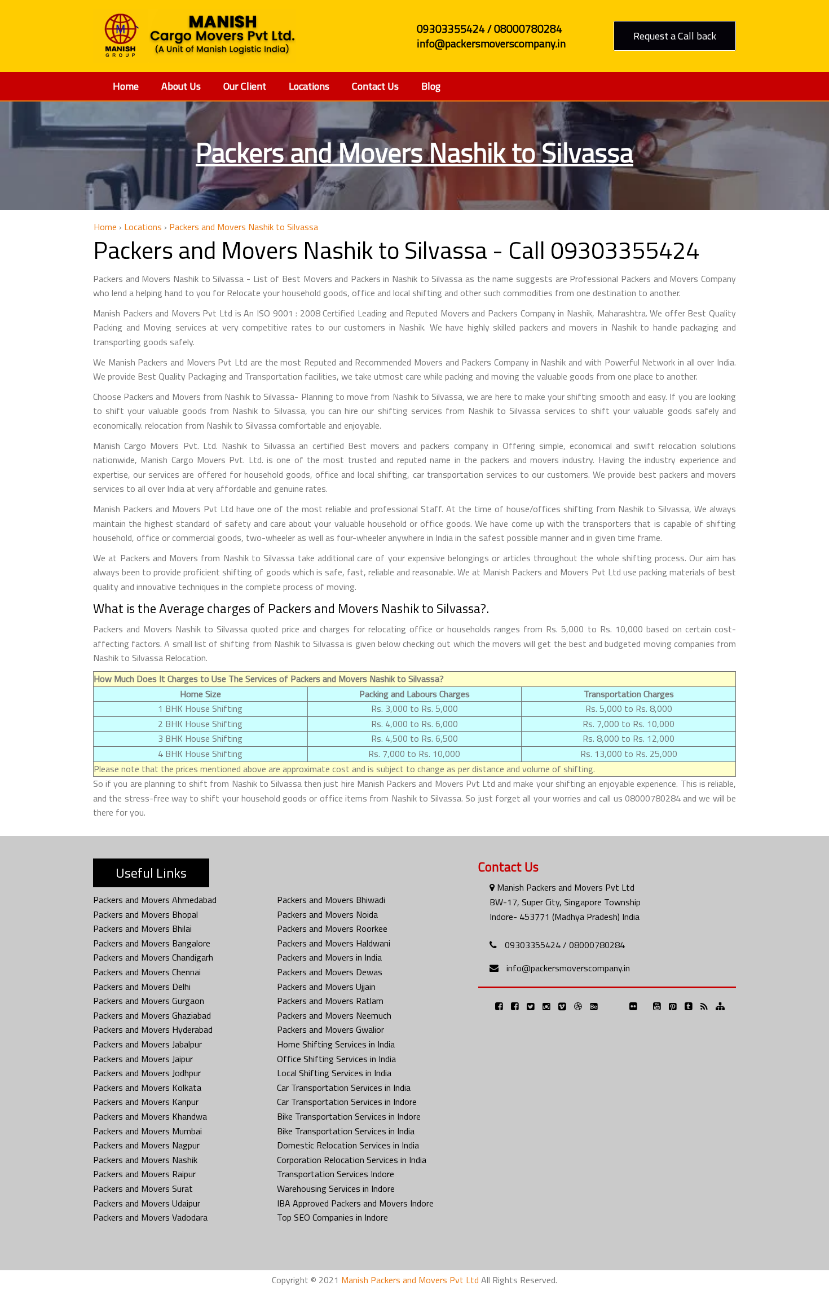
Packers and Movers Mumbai (147, 1131)
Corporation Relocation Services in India (351, 1159)
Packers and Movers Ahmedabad (155, 899)
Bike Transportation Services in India (345, 1131)
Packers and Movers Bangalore (151, 943)
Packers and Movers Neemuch (334, 1015)
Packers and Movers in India (329, 957)
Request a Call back (674, 35)
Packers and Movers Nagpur (146, 1145)
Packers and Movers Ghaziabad (152, 1015)
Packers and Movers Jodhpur (147, 1073)
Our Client (244, 86)
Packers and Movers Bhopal (145, 914)
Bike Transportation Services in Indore (349, 1116)
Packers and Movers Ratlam (330, 1000)
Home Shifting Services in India (336, 1044)
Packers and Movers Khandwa (150, 1116)
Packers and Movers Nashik (145, 1159)
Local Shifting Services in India (334, 1073)
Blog (430, 86)
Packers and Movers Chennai (147, 972)
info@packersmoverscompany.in (568, 968)
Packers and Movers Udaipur (146, 1203)
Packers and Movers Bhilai (142, 928)
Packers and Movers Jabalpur (147, 1044)
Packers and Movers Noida (327, 914)
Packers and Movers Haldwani (333, 943)
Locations (309, 86)
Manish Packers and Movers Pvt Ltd (410, 1280)
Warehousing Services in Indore (336, 1188)
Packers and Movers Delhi (142, 986)
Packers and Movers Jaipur (143, 1059)
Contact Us (375, 86)
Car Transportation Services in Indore (347, 1101)
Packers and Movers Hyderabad (153, 1029)
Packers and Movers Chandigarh (153, 957)
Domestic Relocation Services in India (348, 1145)
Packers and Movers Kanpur (146, 1101)
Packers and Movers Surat (143, 1188)
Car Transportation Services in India (344, 1087)
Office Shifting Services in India (336, 1059)
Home (126, 86)
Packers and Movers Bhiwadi (331, 899)
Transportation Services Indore (335, 1174)
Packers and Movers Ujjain (326, 986)
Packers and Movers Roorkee (332, 928)
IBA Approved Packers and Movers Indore (355, 1203)
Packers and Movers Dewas (329, 972)
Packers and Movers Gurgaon (148, 1000)
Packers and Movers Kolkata (147, 1087)
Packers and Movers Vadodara (150, 1217)
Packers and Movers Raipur (144, 1174)
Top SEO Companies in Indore (332, 1217)
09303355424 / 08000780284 (565, 945)
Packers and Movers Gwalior (330, 1029)
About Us (181, 86)
